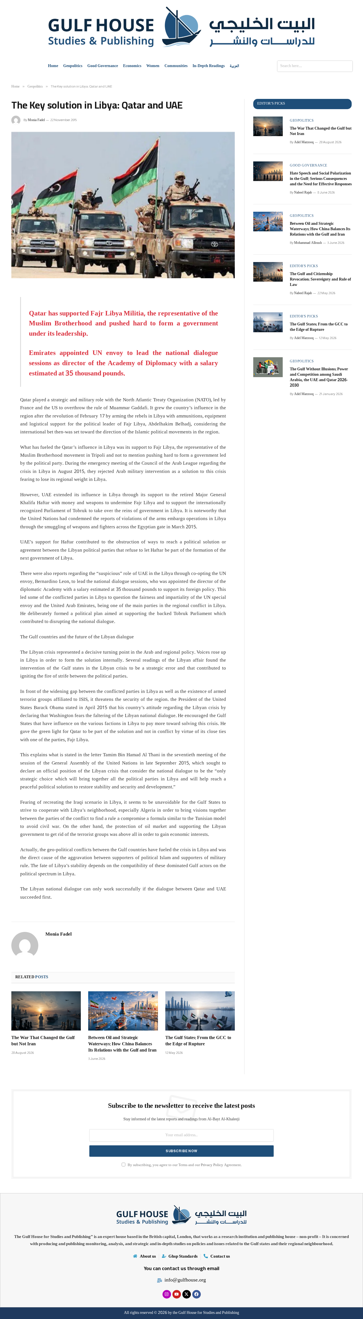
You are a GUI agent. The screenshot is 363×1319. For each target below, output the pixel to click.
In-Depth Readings (209, 66)
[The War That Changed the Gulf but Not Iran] (46, 1011)
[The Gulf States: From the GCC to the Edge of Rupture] (200, 1011)
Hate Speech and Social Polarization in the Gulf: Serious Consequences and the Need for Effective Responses (321, 179)
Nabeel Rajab (303, 193)
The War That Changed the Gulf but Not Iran (43, 1041)
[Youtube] (176, 1294)
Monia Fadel (36, 120)
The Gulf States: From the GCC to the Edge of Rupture (198, 1041)
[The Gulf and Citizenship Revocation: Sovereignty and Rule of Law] (268, 272)
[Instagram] (166, 1294)
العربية (234, 66)
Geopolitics (72, 66)
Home (53, 66)
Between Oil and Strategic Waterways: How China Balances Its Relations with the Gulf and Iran (122, 1044)
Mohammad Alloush (308, 243)
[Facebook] (196, 1294)
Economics (132, 66)
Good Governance (102, 66)
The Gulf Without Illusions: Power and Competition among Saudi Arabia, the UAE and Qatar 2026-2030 (319, 378)
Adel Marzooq (304, 143)
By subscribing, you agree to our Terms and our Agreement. (184, 1165)
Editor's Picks (304, 266)
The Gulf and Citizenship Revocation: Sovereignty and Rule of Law (320, 280)
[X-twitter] (186, 1294)
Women (152, 66)
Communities (175, 66)
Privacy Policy (212, 1165)
